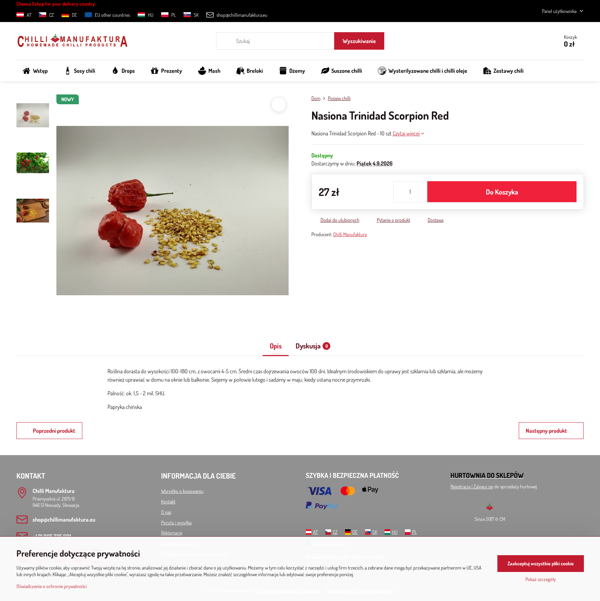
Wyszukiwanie (359, 40)
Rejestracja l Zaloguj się (471, 486)
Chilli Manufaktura (350, 234)
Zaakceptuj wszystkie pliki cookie (541, 563)
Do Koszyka (502, 191)
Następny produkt (546, 430)
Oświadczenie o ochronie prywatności (51, 586)
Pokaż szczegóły (540, 579)
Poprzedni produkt (54, 430)
